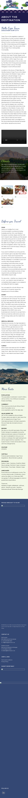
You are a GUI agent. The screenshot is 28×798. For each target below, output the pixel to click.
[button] (25, 5)
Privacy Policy (4, 661)
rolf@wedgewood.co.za (8, 642)
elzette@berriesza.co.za (8, 650)
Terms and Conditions (6, 660)
